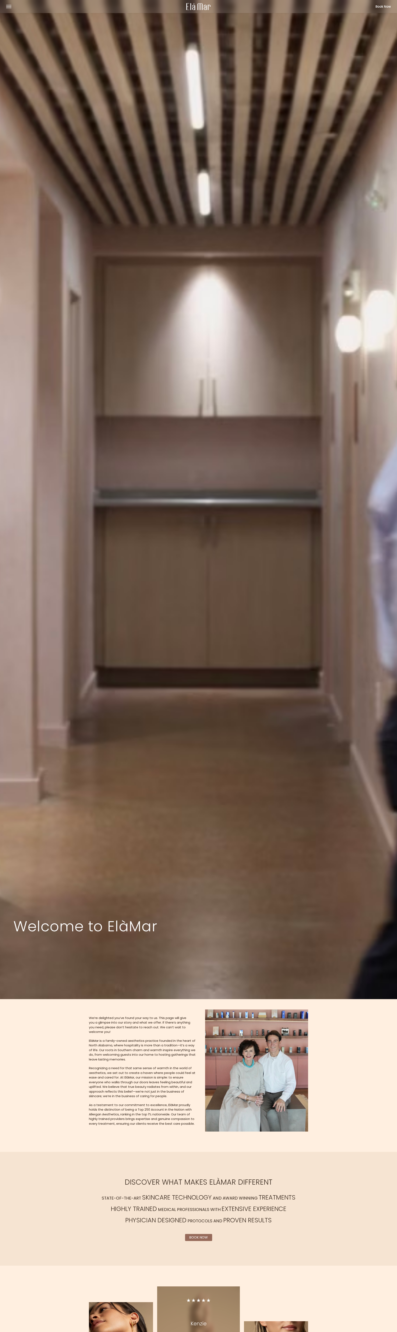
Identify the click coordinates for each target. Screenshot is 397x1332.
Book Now (383, 6)
